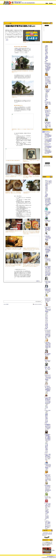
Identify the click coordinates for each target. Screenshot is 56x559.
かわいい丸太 (47, 410)
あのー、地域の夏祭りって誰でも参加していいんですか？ (47, 456)
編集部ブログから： (46, 131)
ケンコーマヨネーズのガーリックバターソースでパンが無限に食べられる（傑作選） (47, 333)
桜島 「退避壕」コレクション (47, 368)
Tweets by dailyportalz (46, 553)
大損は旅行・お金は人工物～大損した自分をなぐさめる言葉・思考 (47, 345)
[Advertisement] (28, 13)
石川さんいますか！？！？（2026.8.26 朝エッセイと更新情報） (48, 146)
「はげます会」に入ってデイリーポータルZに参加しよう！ (47, 534)
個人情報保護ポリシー (51, 556)
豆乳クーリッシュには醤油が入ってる (47, 212)
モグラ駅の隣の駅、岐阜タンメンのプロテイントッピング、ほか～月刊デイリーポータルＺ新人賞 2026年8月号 (47, 271)
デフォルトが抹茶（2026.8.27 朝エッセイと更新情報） (48, 309)
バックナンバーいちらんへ (38, 304)
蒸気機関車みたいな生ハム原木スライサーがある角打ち (47, 426)
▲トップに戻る (6, 304)
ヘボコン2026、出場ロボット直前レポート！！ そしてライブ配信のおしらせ (47, 524)
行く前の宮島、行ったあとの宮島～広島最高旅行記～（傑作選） (47, 388)
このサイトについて (18, 1)
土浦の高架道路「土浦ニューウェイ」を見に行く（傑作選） (47, 124)
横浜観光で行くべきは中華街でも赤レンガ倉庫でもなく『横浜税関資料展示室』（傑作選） (47, 67)
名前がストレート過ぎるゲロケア (47, 259)
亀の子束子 (19, 49)
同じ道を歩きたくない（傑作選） (47, 103)
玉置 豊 (7, 39)
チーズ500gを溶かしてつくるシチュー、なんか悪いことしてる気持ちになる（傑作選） (47, 80)
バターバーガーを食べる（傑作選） (47, 90)
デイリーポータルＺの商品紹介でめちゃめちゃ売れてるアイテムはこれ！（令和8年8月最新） (48, 201)
